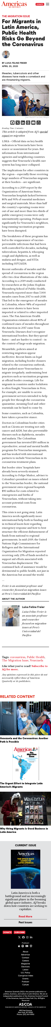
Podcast (25, 943)
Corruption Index (25, 975)
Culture (25, 984)
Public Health (36, 657)
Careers (25, 961)
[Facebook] (12, 123)
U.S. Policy (25, 972)
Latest (25, 969)
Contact (25, 958)
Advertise (25, 955)
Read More (25, 916)
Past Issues (25, 922)
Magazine (25, 964)
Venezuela (36, 660)
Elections (25, 966)
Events (25, 978)
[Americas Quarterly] (14, 4)
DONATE (40, 4)
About (25, 952)
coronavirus (17, 657)
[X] (17, 123)
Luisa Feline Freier (16, 63)
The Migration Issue (16, 16)
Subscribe (19, 932)
